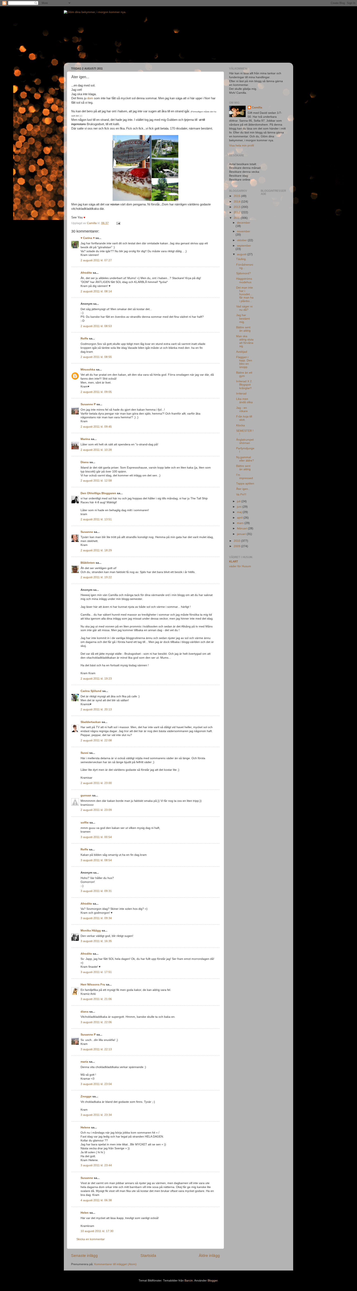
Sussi (84, 752)
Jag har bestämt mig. (243, 318)
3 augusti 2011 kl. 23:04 (96, 1084)
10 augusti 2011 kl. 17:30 (97, 1231)
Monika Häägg (91, 930)
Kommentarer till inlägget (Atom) (115, 1264)
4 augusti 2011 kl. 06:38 (96, 1200)
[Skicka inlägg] (118, 223)
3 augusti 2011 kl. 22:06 (96, 1022)
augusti (242, 254)
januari (242, 534)
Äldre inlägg (209, 1255)
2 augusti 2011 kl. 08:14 (96, 291)
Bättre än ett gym (244, 374)
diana (84, 1011)
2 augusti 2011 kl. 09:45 (96, 426)
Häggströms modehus (244, 280)
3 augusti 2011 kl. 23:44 (96, 1165)
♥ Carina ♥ (88, 238)
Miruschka (88, 369)
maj (240, 512)
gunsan (86, 795)
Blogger (213, 1280)
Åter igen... (243, 488)
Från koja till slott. (244, 418)
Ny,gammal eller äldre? (245, 459)
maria (84, 1061)
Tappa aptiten (245, 483)
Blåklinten (88, 562)
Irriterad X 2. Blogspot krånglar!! (244, 385)
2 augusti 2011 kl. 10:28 (96, 449)
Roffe (84, 338)
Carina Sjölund (91, 691)
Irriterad (241, 393)
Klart (233, 561)
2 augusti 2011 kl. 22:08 (96, 740)
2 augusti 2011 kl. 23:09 (96, 810)
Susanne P (88, 404)
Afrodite (86, 272)
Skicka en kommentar (90, 1239)
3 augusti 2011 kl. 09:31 (96, 891)
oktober (242, 240)
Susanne (87, 531)
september (244, 245)
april (240, 517)
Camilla (257, 107)
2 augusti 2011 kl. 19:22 (96, 577)
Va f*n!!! (241, 494)
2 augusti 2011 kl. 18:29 (96, 550)
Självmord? (243, 273)
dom (90, 98)
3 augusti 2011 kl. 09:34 (96, 918)
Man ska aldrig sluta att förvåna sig (244, 341)
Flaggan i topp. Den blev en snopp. (244, 362)
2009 (237, 546)
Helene (85, 1127)
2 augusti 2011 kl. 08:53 (96, 326)
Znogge (86, 1096)
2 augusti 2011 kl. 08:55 (96, 356)
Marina (85, 439)
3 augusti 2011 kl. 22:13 (96, 1049)
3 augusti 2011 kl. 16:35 (96, 941)
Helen (85, 1212)
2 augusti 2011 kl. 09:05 (96, 391)
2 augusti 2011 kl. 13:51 (96, 519)
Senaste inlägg (84, 1255)
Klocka (240, 425)
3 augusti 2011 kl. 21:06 (96, 999)
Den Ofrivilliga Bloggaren (98, 493)
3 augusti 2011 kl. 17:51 (96, 972)
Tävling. (241, 259)
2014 (237, 201)
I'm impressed (244, 476)
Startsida (148, 1255)
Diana (85, 462)
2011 (237, 217)
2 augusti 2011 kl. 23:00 (96, 783)
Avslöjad (241, 351)
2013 (237, 207)
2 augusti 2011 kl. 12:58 (96, 480)
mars (240, 523)
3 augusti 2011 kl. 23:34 (96, 1114)
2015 (237, 196)
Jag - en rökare (242, 409)
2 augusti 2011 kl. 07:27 (96, 260)
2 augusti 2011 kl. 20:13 (96, 709)
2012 (237, 212)
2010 (237, 540)
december (243, 222)
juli (239, 501)
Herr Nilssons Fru (93, 984)
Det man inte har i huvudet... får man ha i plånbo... (244, 294)
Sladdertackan (91, 722)
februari (242, 528)
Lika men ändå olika (244, 400)
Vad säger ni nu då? (244, 308)
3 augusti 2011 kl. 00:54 (96, 837)
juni (239, 506)
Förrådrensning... (244, 266)
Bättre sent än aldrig (243, 329)
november (243, 231)
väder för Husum (240, 566)
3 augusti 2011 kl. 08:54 (96, 860)
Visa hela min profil (241, 145)
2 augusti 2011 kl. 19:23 (96, 678)
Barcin (188, 1280)
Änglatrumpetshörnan (245, 441)
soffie (85, 822)
